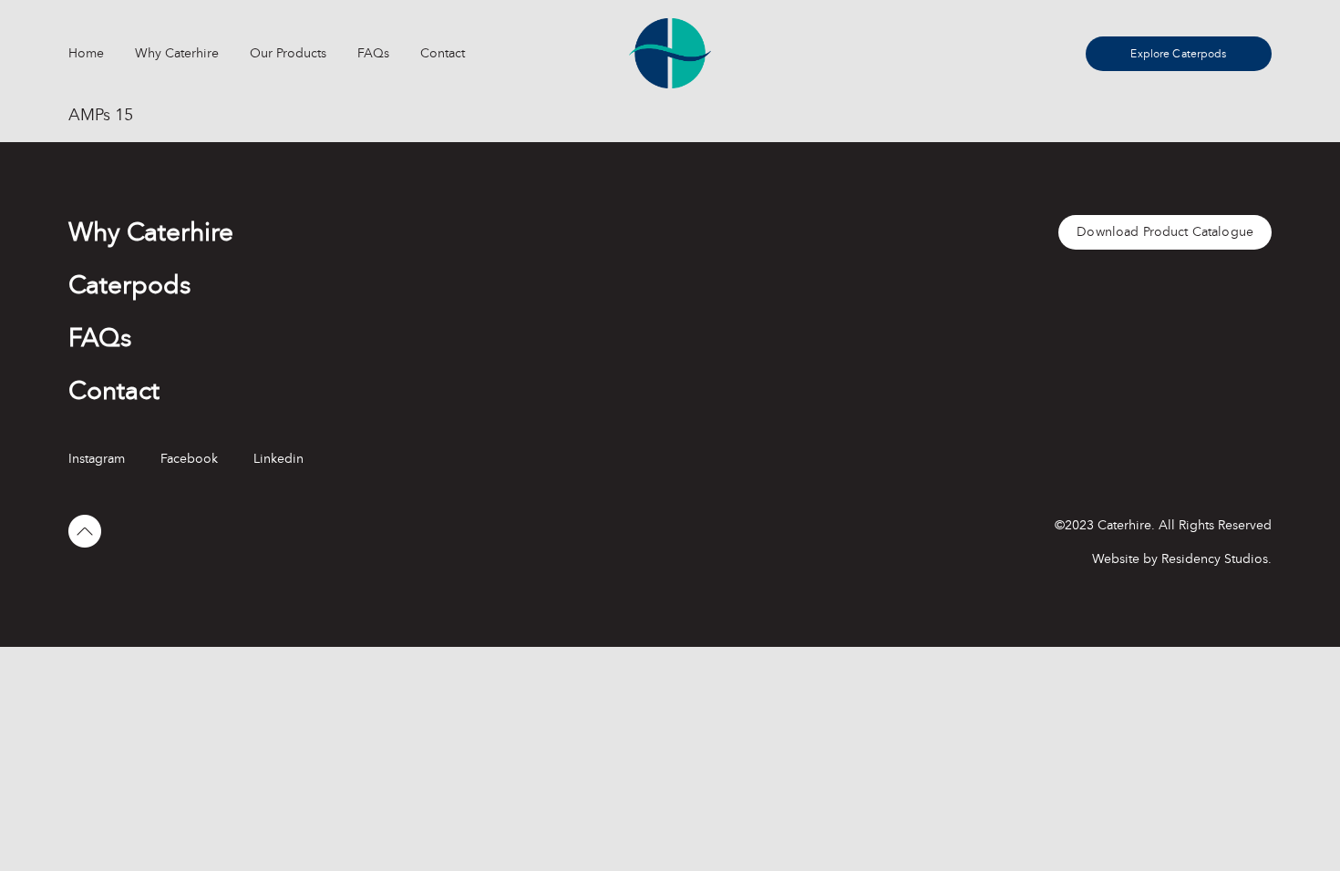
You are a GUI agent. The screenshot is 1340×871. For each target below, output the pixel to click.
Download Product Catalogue (1165, 232)
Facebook (189, 458)
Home (86, 53)
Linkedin (278, 458)
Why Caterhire (177, 53)
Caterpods (129, 285)
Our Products (288, 53)
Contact (442, 53)
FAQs (373, 53)
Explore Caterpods (1178, 53)
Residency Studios (1214, 559)
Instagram (96, 458)
